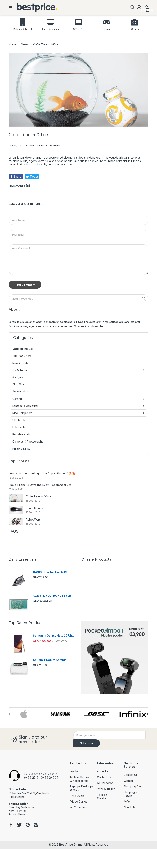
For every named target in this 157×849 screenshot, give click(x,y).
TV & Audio (77, 795)
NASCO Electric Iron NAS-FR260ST (51, 572)
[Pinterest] (27, 825)
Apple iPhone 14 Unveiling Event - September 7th (40, 484)
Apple (74, 771)
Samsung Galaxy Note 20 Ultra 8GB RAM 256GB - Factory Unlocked (54, 636)
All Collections (79, 807)
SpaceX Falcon (35, 508)
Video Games (78, 801)
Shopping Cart (133, 786)
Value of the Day (23, 348)
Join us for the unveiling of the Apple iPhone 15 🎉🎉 (42, 473)
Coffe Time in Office (38, 496)
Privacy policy (106, 788)
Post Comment (25, 284)
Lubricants (18, 427)
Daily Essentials (22, 559)
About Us (103, 771)
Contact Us (104, 777)
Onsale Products (96, 559)
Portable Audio (21, 434)
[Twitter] (19, 825)
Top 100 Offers (21, 355)
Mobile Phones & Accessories (79, 779)
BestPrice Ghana (71, 844)
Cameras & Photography (27, 441)
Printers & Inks (21, 448)
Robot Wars (33, 519)
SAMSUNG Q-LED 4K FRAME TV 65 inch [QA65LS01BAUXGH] (52, 596)
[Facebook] (11, 825)
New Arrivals (20, 363)
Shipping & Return (130, 794)
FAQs (127, 801)
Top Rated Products (27, 622)
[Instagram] (36, 825)
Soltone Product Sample (49, 659)
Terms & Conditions (103, 796)
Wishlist (128, 780)
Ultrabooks (19, 420)
